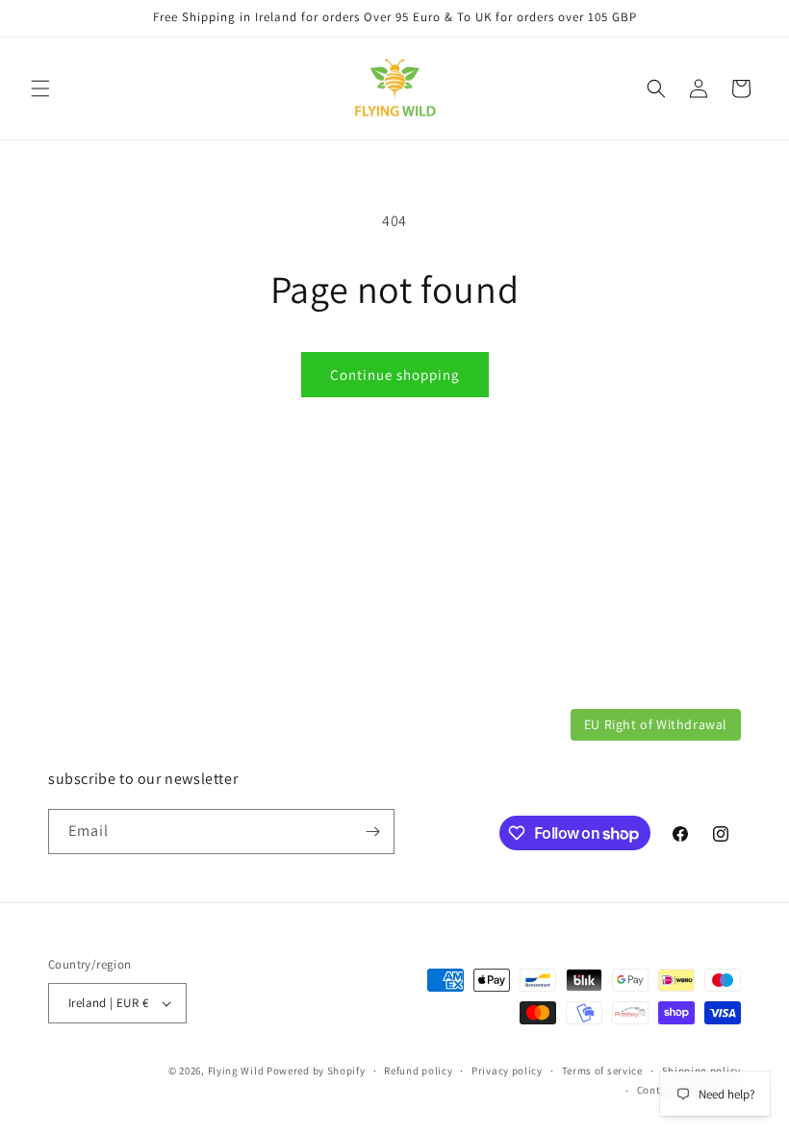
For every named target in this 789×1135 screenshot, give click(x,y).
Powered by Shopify (316, 1070)
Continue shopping (395, 375)
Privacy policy (507, 1070)
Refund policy (418, 1070)
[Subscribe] (372, 831)
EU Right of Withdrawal (655, 724)
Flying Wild (236, 1070)
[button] (40, 88)
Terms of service (602, 1070)
